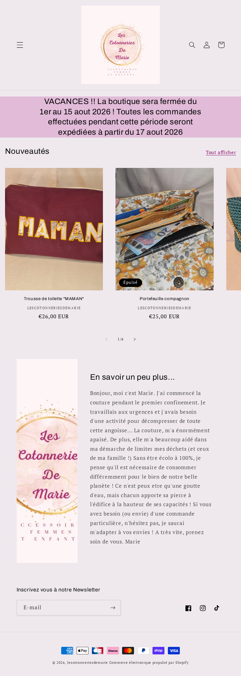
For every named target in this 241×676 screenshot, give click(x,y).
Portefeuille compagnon (165, 298)
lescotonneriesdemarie (87, 662)
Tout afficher (221, 152)
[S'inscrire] (113, 607)
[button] (20, 45)
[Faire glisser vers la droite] (135, 339)
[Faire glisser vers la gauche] (106, 339)
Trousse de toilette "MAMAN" (54, 298)
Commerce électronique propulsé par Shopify (149, 662)
